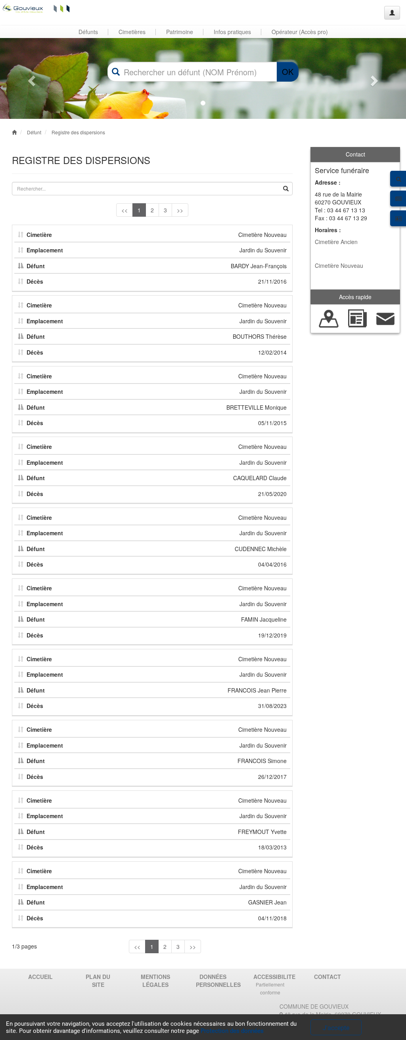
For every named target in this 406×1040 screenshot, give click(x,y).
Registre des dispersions (78, 132)
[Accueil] (37, 8)
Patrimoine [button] (179, 32)
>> (180, 210)
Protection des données (232, 1030)
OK (287, 71)
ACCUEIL (40, 977)
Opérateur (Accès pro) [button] (300, 32)
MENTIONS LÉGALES (155, 980)
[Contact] (386, 318)
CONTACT (327, 977)
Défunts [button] (88, 32)
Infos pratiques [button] (232, 32)
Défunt (34, 132)
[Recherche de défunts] (329, 318)
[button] (30, 78)
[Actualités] (357, 318)
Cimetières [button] (132, 32)
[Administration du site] (392, 12)
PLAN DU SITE (98, 980)
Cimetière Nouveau (339, 265)
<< (124, 210)
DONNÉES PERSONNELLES (216, 980)
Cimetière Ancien (336, 242)
